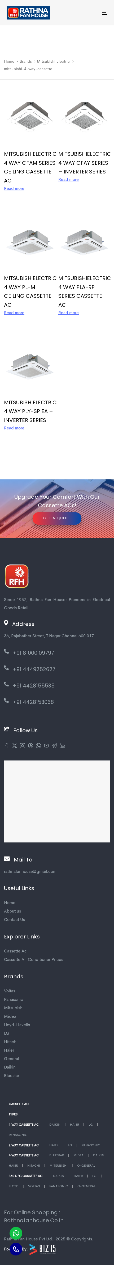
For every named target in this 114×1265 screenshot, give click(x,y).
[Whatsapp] (16, 1233)
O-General (86, 1165)
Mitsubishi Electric (53, 62)
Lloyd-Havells (17, 1025)
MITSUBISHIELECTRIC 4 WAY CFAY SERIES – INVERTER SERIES (84, 163)
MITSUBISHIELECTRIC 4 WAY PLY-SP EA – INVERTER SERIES (30, 411)
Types (13, 1114)
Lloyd (14, 1186)
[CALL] (16, 1249)
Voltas (9, 991)
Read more (14, 189)
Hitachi (10, 1042)
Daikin (10, 1067)
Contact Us (14, 920)
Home (9, 62)
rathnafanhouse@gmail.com (30, 872)
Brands (26, 62)
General (11, 1059)
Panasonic (13, 1000)
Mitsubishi (14, 1008)
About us (12, 911)
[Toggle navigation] (90, 13)
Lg (91, 1124)
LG (6, 1034)
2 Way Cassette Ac (24, 1145)
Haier (9, 1050)
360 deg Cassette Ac (25, 1176)
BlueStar (56, 1155)
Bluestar (11, 1076)
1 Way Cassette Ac (24, 1124)
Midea (10, 1017)
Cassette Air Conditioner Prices (33, 960)
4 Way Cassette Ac (24, 1155)
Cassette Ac (15, 951)
